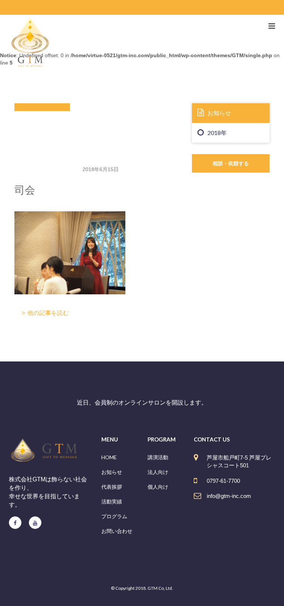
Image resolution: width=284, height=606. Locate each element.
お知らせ (219, 112)
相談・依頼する (231, 163)
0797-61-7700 (223, 481)
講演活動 (158, 457)
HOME (109, 457)
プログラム (114, 516)
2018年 (217, 132)
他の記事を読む (48, 313)
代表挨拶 (111, 487)
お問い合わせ (116, 531)
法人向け (158, 472)
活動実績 (111, 501)
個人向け (158, 487)
